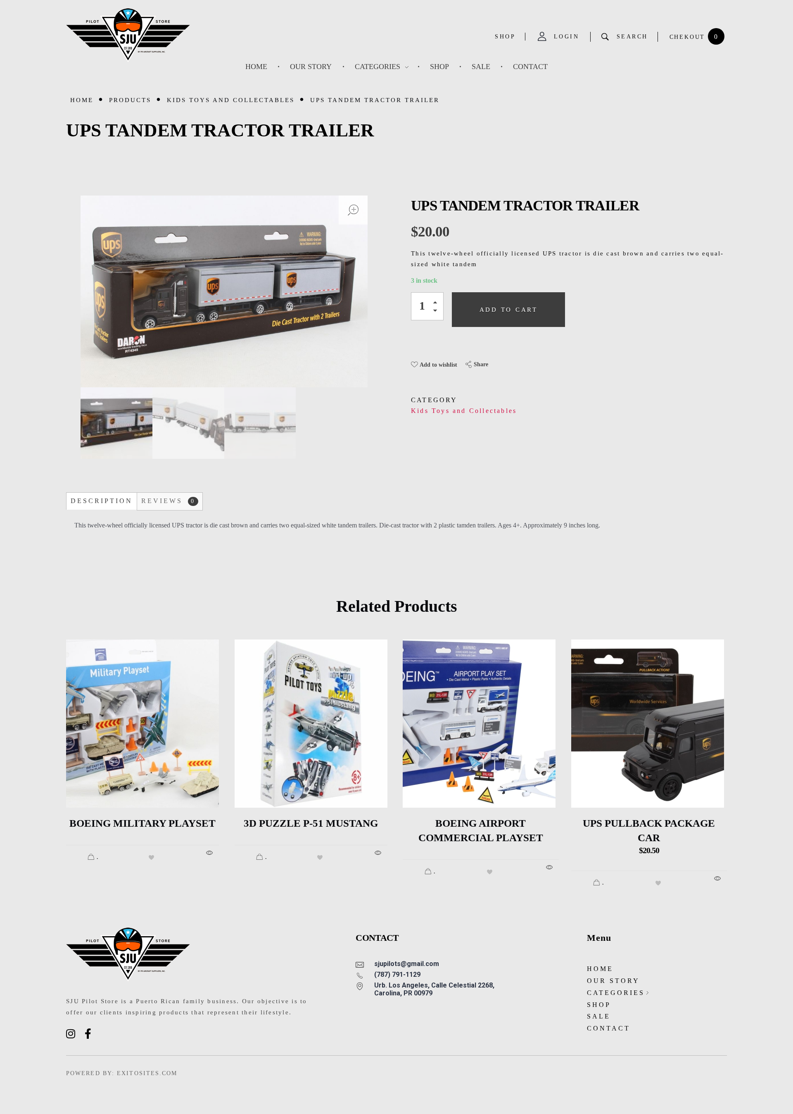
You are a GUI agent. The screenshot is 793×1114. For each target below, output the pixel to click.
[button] (437, 303)
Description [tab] (102, 500)
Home (81, 100)
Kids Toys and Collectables (230, 100)
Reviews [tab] (168, 500)
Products (130, 100)
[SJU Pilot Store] (128, 35)
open (353, 210)
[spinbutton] (427, 306)
